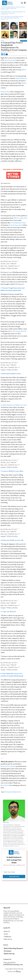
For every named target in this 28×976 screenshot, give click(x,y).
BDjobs (24, 83)
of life (25, 218)
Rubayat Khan (5, 92)
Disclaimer (7, 951)
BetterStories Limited (8, 766)
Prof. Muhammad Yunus (18, 223)
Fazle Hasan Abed (10, 60)
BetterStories (5, 785)
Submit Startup (9, 954)
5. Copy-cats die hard (8, 611)
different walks (18, 218)
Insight (2, 40)
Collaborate (7, 936)
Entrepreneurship (10, 792)
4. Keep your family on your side (12, 540)
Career (6, 934)
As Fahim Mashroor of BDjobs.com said (13, 405)
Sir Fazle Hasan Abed (15, 225)
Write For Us (8, 939)
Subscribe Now (14, 876)
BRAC (24, 70)
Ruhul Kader (5, 52)
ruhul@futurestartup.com (14, 846)
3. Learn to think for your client (12, 471)
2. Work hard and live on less (11, 373)
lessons (19, 792)
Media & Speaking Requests (13, 948)
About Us (7, 931)
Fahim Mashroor (21, 78)
